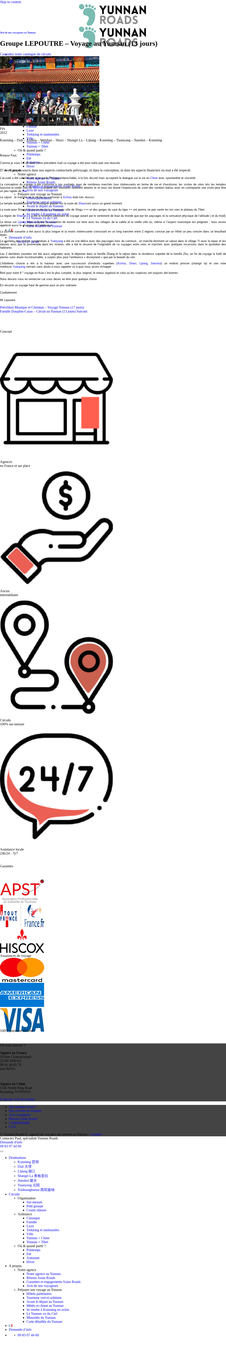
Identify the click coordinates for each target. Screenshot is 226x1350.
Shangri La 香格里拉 (33, 1176)
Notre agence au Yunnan (43, 1274)
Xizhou (67, 197)
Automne (33, 1258)
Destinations (17, 1158)
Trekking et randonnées (42, 134)
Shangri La (23, 215)
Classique (33, 1218)
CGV (13, 1127)
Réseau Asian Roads (40, 182)
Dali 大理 (25, 1166)
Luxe (30, 130)
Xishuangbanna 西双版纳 (36, 1190)
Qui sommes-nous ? (22, 1107)
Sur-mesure (34, 1202)
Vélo (29, 1234)
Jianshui (156, 263)
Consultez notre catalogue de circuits (25, 54)
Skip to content (10, 2)
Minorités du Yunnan (41, 1317)
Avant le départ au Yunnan (44, 206)
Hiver (30, 166)
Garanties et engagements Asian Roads (53, 1282)
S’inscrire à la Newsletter (17, 1099)
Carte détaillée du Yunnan (44, 1321)
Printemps (33, 154)
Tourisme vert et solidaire (44, 1298)
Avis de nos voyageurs (42, 190)
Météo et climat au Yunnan (45, 1306)
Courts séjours (36, 1210)
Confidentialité (19, 1123)
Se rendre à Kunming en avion (47, 1310)
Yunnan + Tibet (37, 146)
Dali (24, 191)
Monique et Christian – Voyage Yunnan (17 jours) (42, 307)
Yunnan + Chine (37, 142)
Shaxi (82, 203)
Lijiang (22, 222)
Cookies (96, 1134)
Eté (28, 158)
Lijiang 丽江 (27, 1171)
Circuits (14, 1194)
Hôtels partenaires (38, 1294)
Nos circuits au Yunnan (25, 1111)
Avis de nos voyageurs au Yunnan (18, 32)
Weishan (38, 187)
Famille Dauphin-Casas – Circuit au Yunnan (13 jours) (43, 311)
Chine (154, 178)
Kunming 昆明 (28, 1162)
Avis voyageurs (19, 1115)
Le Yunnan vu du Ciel (41, 218)
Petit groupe (34, 1206)
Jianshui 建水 (27, 1180)
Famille (31, 1222)
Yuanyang (56, 241)
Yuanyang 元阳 (29, 1185)
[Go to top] (2, 1151)
